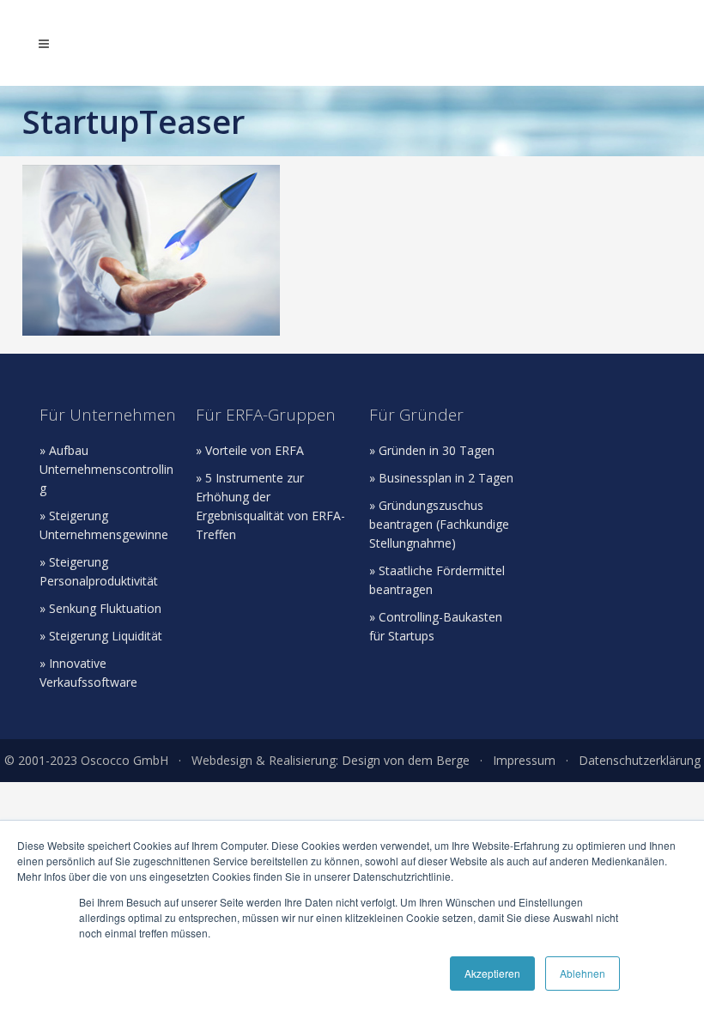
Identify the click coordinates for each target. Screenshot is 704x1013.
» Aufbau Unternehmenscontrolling (106, 469)
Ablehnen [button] (582, 973)
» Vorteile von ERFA (250, 450)
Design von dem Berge (406, 760)
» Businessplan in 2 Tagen (441, 478)
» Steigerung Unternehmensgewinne (103, 525)
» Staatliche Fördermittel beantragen (437, 579)
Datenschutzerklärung (640, 760)
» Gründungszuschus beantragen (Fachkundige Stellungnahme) (439, 524)
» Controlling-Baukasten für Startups (435, 626)
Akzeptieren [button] (492, 973)
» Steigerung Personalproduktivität (98, 571)
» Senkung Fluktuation (100, 608)
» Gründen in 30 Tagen (432, 450)
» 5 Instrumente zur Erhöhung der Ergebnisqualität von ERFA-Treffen (270, 506)
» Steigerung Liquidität (100, 636)
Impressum (524, 760)
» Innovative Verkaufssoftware (88, 672)
